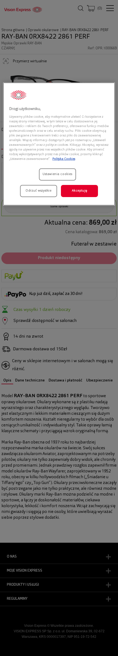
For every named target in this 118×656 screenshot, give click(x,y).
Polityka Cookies (63, 159)
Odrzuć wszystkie (38, 190)
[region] (59, 144)
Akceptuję (79, 190)
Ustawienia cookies (57, 174)
